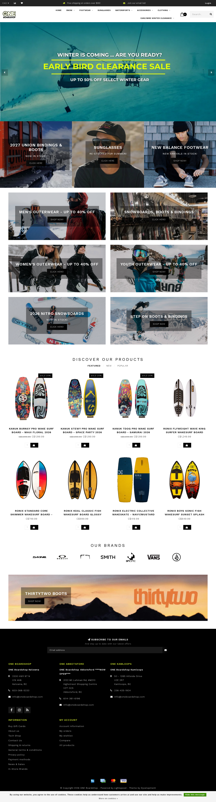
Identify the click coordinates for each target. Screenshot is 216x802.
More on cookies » (108, 798)
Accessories (144, 10)
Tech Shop (14, 735)
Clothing (163, 10)
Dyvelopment (148, 788)
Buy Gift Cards (17, 726)
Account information (71, 726)
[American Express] (93, 780)
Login (208, 3)
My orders (65, 731)
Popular (122, 365)
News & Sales (16, 764)
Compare (65, 740)
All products (66, 745)
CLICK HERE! (159, 219)
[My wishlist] (22, 3)
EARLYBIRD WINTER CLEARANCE (156, 18)
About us (13, 731)
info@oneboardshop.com (27, 696)
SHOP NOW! (179, 161)
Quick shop (33, 427)
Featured (94, 365)
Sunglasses (104, 10)
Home (59, 10)
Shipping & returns (19, 745)
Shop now (159, 324)
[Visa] (123, 780)
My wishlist (66, 735)
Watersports (122, 10)
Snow (69, 10)
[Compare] (15, 3)
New (109, 365)
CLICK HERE (36, 163)
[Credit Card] (103, 780)
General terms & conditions (25, 750)
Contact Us (15, 740)
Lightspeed (120, 788)
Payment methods (19, 759)
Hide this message (195, 795)
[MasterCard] (113, 780)
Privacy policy (16, 754)
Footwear (84, 10)
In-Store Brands (18, 769)
